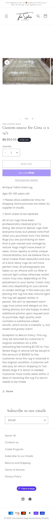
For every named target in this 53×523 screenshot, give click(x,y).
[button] (6, 16)
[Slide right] (32, 119)
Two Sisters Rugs (20, 518)
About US (10, 435)
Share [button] (9, 391)
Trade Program (14, 449)
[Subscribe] (44, 420)
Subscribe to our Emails (19, 456)
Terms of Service (15, 469)
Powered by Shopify (39, 518)
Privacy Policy (13, 476)
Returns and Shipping (18, 462)
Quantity (6, 146)
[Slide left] (20, 119)
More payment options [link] (26, 180)
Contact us (11, 442)
